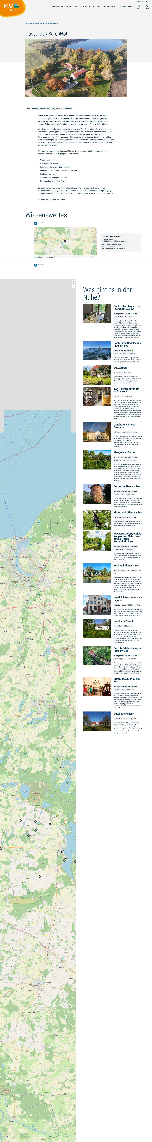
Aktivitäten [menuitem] (85, 6)
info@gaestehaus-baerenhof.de (111, 245)
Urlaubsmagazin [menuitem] (56, 6)
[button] (62, 852)
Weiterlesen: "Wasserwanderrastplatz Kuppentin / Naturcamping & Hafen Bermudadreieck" (114, 546)
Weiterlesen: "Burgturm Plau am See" (114, 496)
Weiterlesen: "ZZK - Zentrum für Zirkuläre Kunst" (114, 404)
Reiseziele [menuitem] (97, 6)
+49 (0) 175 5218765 (108, 247)
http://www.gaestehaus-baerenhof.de (113, 248)
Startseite (28, 24)
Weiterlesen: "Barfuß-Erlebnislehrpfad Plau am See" (114, 660)
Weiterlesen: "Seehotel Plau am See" (114, 578)
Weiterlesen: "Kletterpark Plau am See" (114, 520)
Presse (138, 1)
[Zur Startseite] (14, 9)
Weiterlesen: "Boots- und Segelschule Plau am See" (114, 352)
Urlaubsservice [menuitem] (126, 6)
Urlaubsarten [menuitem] (71, 6)
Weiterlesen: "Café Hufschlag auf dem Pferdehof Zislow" (114, 321)
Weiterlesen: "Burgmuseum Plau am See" (114, 693)
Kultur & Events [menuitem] (110, 6)
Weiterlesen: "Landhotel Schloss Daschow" (114, 435)
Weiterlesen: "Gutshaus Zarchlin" (114, 631)
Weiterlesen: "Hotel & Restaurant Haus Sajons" (114, 606)
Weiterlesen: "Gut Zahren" (114, 375)
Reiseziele (38, 24)
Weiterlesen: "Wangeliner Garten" (114, 466)
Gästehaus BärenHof (52, 24)
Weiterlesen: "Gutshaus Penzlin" (114, 723)
